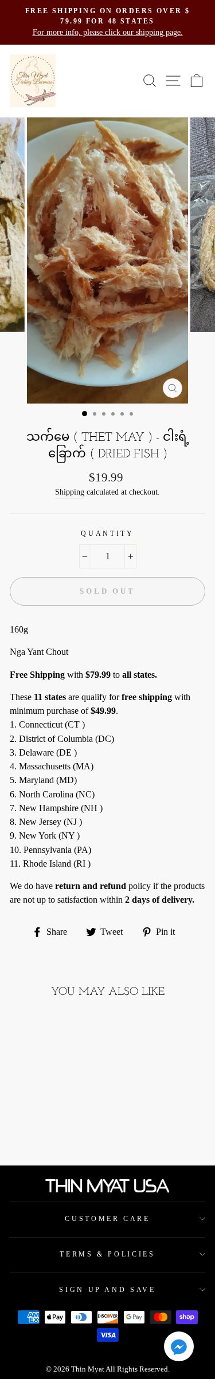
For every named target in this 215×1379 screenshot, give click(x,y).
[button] (179, 1348)
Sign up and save (107, 1290)
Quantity (107, 534)
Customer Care (107, 1219)
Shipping (69, 492)
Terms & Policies (107, 1254)
